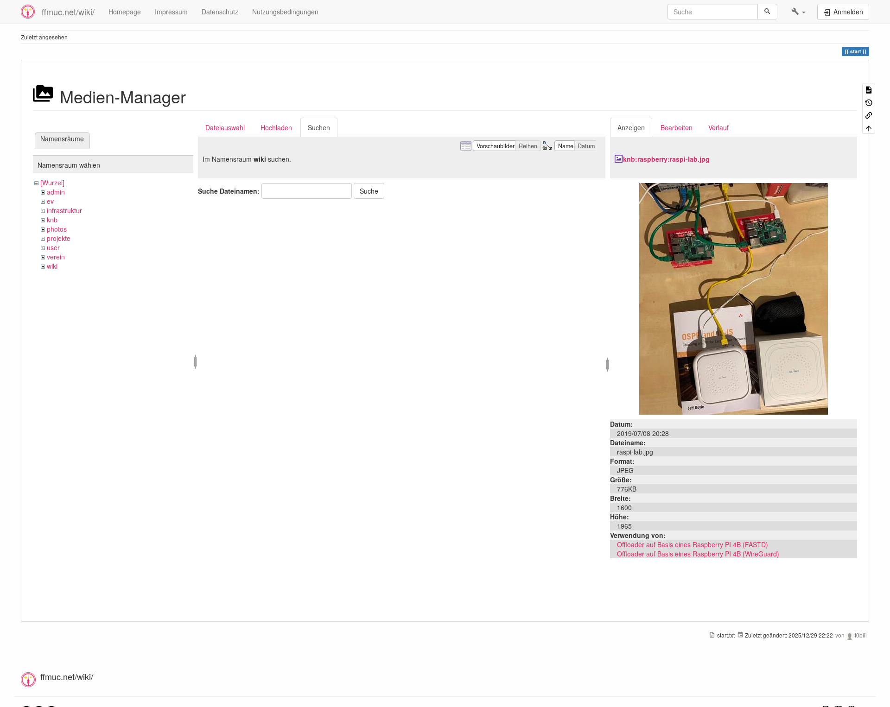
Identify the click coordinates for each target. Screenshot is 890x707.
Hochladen (276, 127)
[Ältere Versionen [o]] (869, 101)
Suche (369, 191)
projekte (58, 238)
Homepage (124, 11)
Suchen (319, 127)
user (53, 247)
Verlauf (718, 127)
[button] (798, 11)
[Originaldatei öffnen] (733, 298)
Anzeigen (631, 127)
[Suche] (767, 11)
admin (56, 191)
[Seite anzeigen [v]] (869, 89)
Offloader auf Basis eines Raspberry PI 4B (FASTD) (692, 544)
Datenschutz (220, 11)
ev (50, 201)
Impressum (171, 11)
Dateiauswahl (225, 127)
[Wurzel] (52, 182)
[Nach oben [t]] (869, 127)
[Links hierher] (869, 114)
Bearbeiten (677, 127)
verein (56, 256)
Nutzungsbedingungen (285, 11)
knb (52, 219)
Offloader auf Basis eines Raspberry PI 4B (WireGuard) (698, 553)
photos (57, 229)
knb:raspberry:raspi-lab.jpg (666, 159)
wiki (52, 266)
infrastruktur (64, 210)
